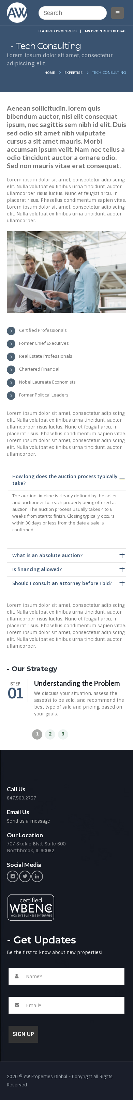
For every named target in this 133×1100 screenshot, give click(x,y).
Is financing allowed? (37, 569)
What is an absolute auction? (47, 555)
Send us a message (28, 821)
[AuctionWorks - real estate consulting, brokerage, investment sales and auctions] (17, 12)
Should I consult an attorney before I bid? (62, 583)
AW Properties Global (105, 31)
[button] (37, 734)
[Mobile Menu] (117, 13)
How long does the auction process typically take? (65, 479)
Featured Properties (58, 31)
